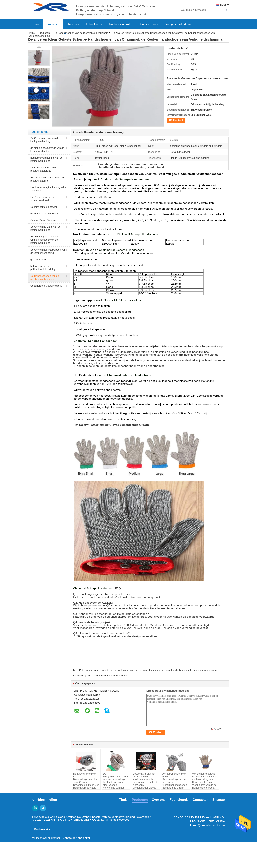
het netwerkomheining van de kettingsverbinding (46, 159)
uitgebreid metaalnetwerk (44, 213)
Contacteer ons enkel (76, 837)
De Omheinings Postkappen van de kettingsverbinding (48, 251)
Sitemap (218, 799)
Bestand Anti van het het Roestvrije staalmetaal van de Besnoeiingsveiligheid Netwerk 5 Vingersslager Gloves (145, 780)
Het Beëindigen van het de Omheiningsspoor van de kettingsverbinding (44, 239)
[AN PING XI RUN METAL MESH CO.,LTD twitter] (43, 808)
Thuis (35, 24)
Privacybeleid (40, 816)
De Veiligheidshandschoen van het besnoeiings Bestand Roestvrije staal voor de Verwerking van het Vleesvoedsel (116, 782)
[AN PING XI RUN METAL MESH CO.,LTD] (50, 7)
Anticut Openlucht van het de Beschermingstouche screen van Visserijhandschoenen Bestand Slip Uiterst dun (174, 782)
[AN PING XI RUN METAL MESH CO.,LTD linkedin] (35, 808)
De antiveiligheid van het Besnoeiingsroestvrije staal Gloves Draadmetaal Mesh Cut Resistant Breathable (86, 780)
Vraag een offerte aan (179, 24)
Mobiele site (42, 829)
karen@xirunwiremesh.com (207, 825)
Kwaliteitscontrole (120, 24)
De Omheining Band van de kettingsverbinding (45, 228)
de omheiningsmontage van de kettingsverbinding (47, 150)
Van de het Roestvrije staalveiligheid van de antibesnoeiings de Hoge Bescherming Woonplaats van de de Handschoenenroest (204, 780)
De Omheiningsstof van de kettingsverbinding (44, 140)
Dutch (223, 4)
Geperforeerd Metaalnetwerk (46, 285)
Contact (178, 120)
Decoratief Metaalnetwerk (44, 207)
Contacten (200, 799)
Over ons (73, 24)
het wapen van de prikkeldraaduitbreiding (43, 268)
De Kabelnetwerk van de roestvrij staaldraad (43, 169)
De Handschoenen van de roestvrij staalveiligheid (81, 33)
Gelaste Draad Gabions (43, 220)
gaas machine (38, 259)
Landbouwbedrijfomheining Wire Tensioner (48, 189)
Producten (52, 24)
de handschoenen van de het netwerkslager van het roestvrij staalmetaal (121, 670)
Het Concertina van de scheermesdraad (42, 199)
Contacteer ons (148, 24)
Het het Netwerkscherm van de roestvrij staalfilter (47, 179)
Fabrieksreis (94, 24)
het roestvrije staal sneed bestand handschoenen (100, 675)
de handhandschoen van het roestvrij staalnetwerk (189, 670)
